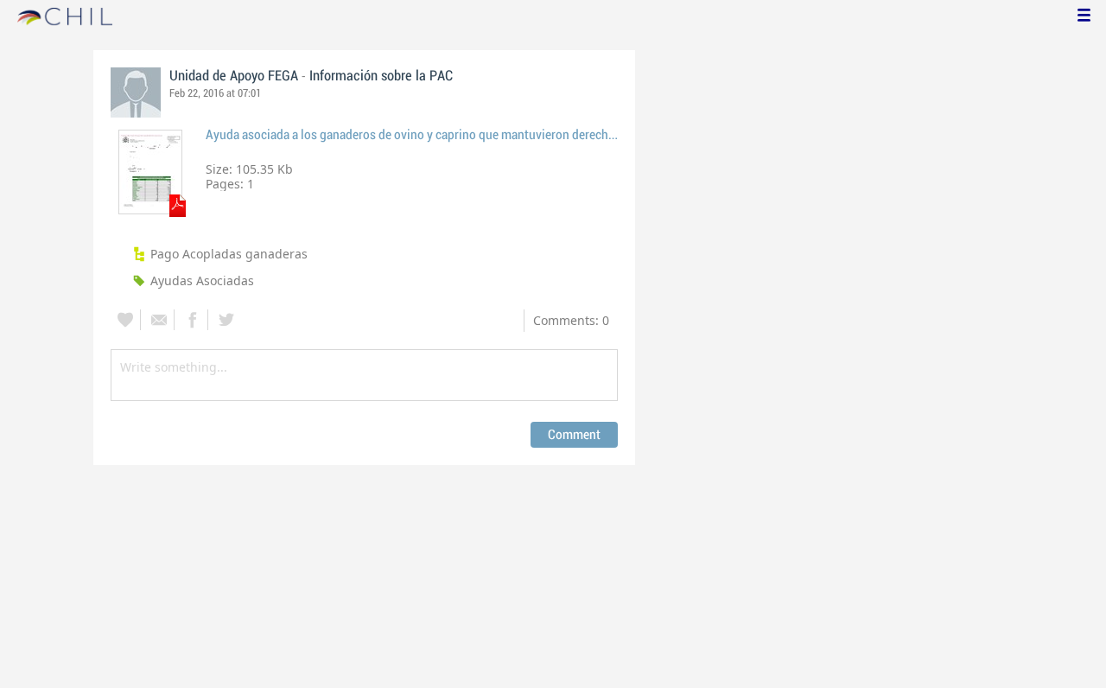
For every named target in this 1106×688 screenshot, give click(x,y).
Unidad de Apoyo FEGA (233, 76)
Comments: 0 (571, 320)
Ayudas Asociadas (202, 280)
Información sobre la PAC (381, 76)
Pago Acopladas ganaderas (229, 253)
